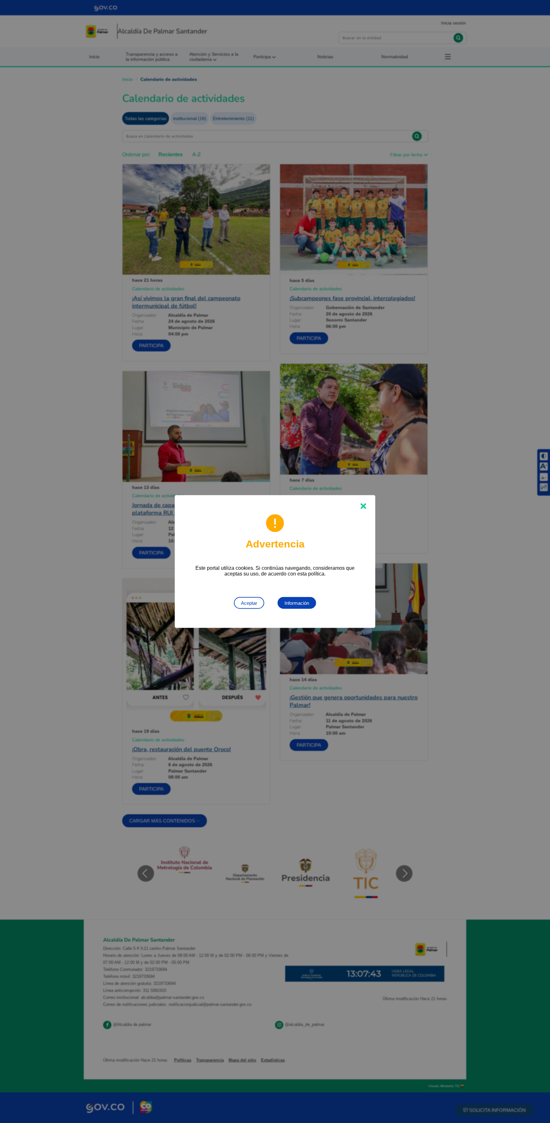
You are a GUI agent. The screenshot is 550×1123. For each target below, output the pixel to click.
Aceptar (249, 603)
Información (297, 603)
